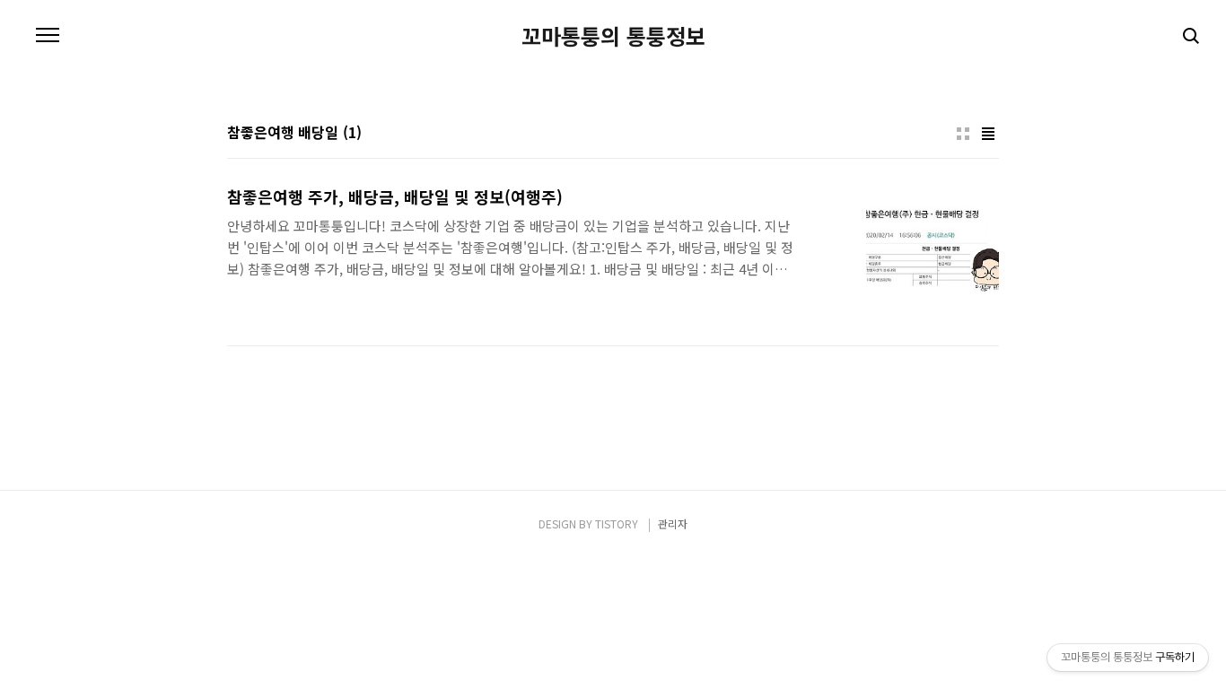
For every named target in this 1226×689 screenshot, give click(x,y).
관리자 (672, 523)
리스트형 (988, 133)
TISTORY (616, 523)
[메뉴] (48, 36)
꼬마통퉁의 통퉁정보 (613, 36)
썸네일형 (963, 133)
